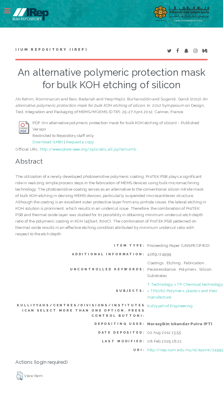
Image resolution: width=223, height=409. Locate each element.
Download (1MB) (48, 142)
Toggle (10, 11)
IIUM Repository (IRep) (51, 50)
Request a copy (80, 142)
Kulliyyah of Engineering (170, 305)
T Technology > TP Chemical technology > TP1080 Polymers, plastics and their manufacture (185, 290)
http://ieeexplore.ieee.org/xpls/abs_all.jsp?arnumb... (89, 149)
